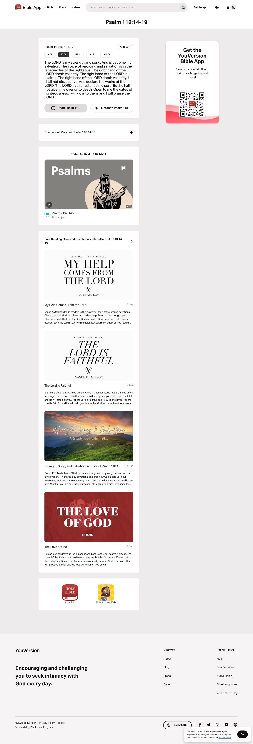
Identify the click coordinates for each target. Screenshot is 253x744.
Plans (62, 7)
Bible (50, 7)
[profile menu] (231, 7)
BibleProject (59, 217)
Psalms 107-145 (66, 213)
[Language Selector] (217, 7)
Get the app (200, 7)
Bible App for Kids (106, 602)
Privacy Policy (47, 722)
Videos (76, 7)
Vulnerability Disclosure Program (34, 727)
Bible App (69, 602)
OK (242, 734)
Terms (61, 722)
